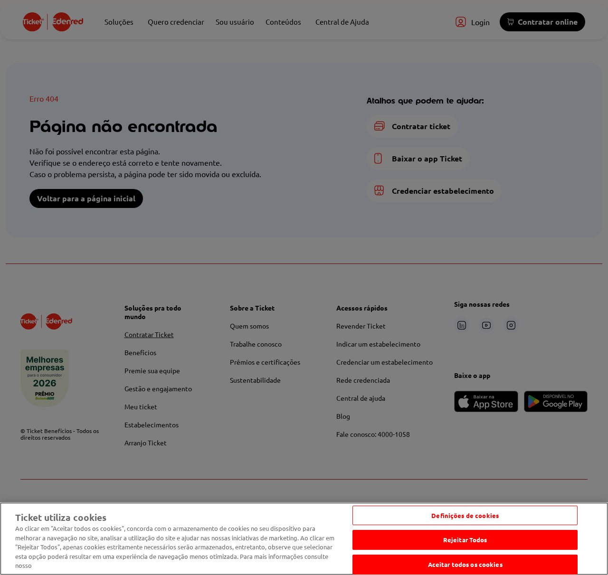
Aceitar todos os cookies (465, 564)
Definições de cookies (465, 515)
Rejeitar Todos (465, 540)
